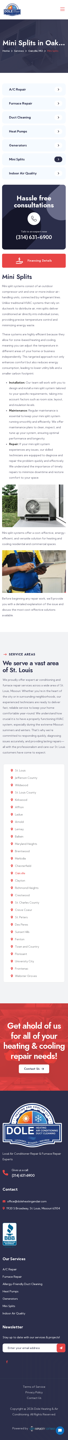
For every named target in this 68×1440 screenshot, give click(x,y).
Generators (10, 1298)
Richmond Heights (26, 888)
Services (19, 50)
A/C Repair (10, 1269)
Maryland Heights (25, 844)
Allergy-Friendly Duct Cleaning (22, 1284)
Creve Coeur (23, 910)
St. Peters (21, 917)
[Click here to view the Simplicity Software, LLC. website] (42, 1428)
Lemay (19, 829)
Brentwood (22, 851)
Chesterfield (22, 866)
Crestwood (22, 895)
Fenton (19, 939)
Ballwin (18, 836)
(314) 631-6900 (34, 237)
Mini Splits (9, 1306)
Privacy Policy (34, 1392)
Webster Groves (25, 976)
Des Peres (21, 924)
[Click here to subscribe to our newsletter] (61, 1348)
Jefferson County (25, 777)
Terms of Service (34, 1386)
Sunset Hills (21, 932)
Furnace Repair (12, 1276)
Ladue (18, 814)
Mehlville (20, 858)
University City (24, 961)
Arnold (19, 822)
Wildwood (21, 785)
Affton (19, 807)
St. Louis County (25, 792)
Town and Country (26, 946)
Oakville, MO (35, 50)
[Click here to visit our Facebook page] (7, 1362)
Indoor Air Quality (14, 1313)
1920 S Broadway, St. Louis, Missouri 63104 (33, 1208)
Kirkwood (20, 800)
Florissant (20, 954)
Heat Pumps (10, 1291)
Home (6, 50)
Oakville (19, 873)
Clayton (19, 880)
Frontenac (21, 968)
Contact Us (34, 1398)
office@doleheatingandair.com (27, 1201)
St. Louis (20, 770)
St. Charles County (26, 902)
